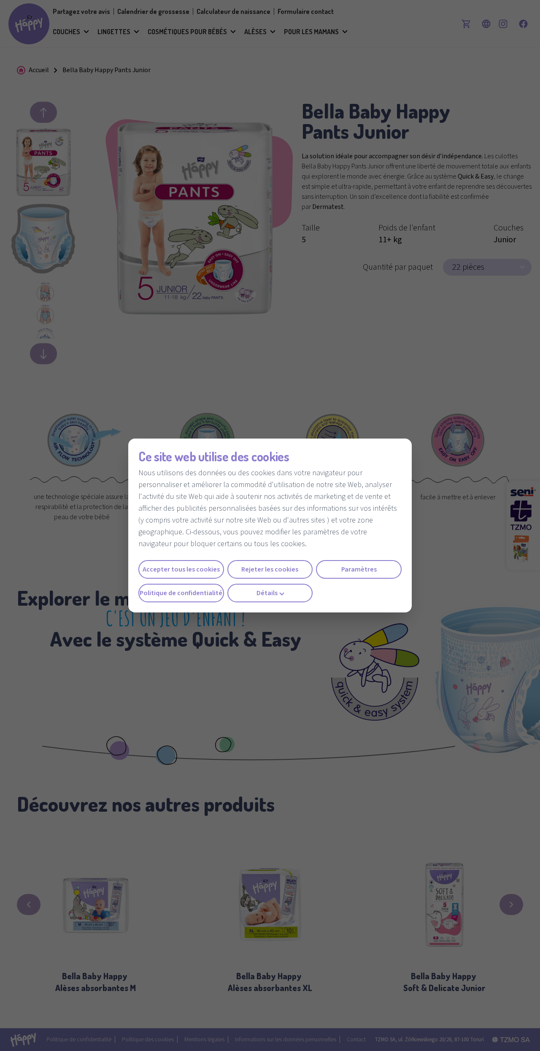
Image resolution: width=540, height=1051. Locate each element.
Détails (267, 593)
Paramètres (359, 569)
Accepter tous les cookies (181, 569)
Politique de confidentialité (181, 593)
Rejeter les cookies (269, 569)
